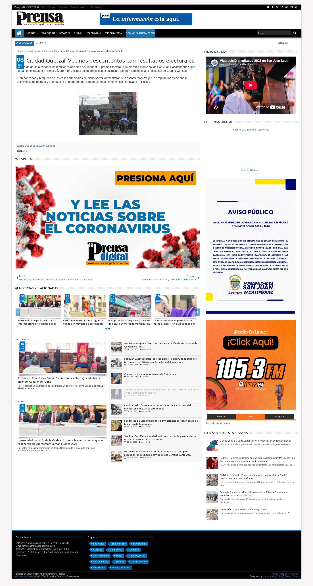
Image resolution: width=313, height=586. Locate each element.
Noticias (30, 33)
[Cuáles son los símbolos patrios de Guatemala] (116, 393)
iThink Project (58, 574)
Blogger (31, 574)
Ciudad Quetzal (32, 146)
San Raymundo (101, 555)
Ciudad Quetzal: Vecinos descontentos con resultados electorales (110, 60)
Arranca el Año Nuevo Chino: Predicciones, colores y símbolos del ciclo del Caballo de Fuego (86, 43)
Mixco (119, 555)
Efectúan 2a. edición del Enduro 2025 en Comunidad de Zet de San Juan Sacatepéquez (159, 407)
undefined (145, 349)
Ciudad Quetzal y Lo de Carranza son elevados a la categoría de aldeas (255, 441)
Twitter (268, 7)
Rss (282, 7)
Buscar (294, 33)
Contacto (63, 7)
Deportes (64, 33)
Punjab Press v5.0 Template (285, 574)
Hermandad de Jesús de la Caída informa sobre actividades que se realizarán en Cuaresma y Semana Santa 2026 (61, 441)
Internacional (139, 543)
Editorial (120, 561)
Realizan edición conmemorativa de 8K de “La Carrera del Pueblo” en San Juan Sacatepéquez (157, 422)
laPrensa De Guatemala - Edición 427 (250, 130)
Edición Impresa (113, 33)
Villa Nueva (99, 567)
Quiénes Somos (48, 7)
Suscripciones (97, 7)
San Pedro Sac (100, 561)
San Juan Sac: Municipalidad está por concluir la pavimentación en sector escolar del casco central (160, 453)
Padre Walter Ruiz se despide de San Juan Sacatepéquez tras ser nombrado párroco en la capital (50, 322)
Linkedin (286, 7)
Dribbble (291, 7)
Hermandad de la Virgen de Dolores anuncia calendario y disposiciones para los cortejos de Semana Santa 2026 (95, 322)
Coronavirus (116, 549)
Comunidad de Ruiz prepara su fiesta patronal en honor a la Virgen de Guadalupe (158, 344)
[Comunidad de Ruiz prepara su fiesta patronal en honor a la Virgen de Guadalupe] (116, 347)
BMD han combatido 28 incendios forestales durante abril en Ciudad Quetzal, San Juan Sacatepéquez (139, 322)
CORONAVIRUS (93, 33)
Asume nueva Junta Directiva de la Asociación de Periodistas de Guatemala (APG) (160, 360)
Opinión (78, 33)
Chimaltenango (139, 561)
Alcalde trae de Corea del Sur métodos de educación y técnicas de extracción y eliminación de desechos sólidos (186, 322)
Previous (197, 312)
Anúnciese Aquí (77, 7)
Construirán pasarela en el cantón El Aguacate (243, 509)
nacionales (98, 543)
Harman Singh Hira (272, 576)
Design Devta (292, 576)
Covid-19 (97, 549)
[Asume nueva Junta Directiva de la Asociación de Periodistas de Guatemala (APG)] (116, 363)
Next (18, 312)
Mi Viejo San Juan (121, 567)
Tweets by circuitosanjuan (218, 423)
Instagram (279, 416)
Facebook (272, 7)
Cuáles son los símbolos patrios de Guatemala (150, 389)
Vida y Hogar (48, 33)
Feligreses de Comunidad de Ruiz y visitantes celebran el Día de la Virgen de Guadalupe (161, 437)
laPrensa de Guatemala (26, 576)
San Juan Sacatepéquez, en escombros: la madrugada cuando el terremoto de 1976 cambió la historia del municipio (161, 375)
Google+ (277, 7)
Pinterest (296, 7)
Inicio (19, 33)
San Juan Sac (48, 146)
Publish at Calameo (250, 170)
